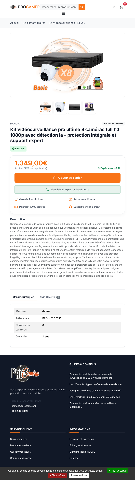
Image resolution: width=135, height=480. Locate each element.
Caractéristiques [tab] (23, 297)
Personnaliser (79, 475)
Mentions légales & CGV (82, 451)
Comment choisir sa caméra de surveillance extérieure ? (92, 405)
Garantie (74, 458)
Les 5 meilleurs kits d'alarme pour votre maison (94, 396)
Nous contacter (18, 439)
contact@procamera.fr (24, 405)
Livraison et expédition (81, 439)
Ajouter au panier (70, 177)
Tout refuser (58, 475)
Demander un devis (20, 445)
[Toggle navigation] (63, 13)
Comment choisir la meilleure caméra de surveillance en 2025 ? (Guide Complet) (90, 376)
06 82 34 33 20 (20, 411)
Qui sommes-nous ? (20, 451)
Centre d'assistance (21, 458)
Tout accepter (118, 470)
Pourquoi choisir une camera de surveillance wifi (95, 390)
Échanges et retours (80, 445)
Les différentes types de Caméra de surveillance (95, 384)
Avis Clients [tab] (49, 297)
